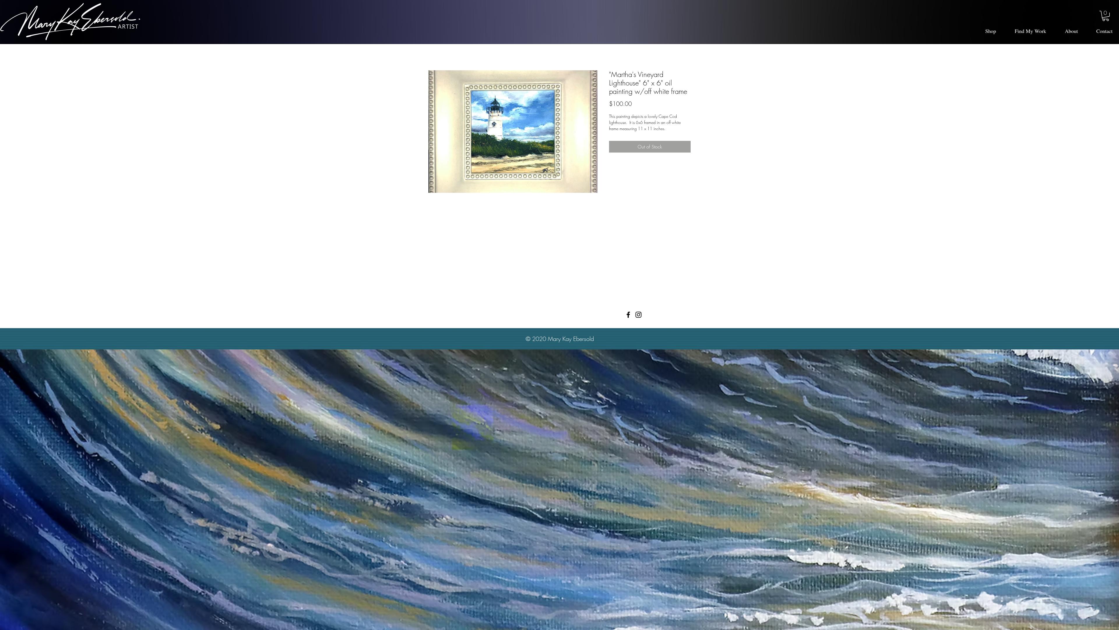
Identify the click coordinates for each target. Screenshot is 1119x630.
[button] (1105, 16)
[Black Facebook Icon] (628, 315)
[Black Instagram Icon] (638, 315)
